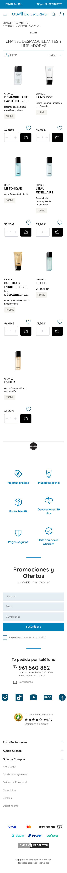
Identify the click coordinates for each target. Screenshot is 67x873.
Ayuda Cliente (12, 751)
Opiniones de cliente (36, 723)
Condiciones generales (16, 774)
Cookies (7, 797)
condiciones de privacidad (32, 637)
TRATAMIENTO (21, 23)
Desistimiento (11, 805)
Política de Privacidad (15, 782)
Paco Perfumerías (15, 742)
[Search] (53, 14)
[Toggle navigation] (5, 14)
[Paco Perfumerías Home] (29, 14)
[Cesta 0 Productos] (61, 14)
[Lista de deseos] (28, 128)
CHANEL (7, 23)
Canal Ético (9, 790)
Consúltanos (26, 681)
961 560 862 (34, 667)
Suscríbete (33, 626)
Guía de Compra (14, 759)
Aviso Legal (9, 766)
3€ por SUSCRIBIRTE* (46, 4)
